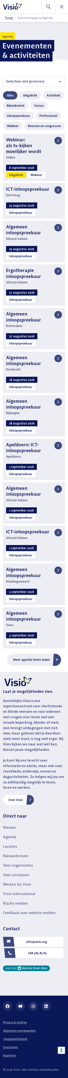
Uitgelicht (30, 95)
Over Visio (15, 800)
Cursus (39, 105)
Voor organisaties (18, 865)
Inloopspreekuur (18, 116)
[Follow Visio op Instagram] (33, 1006)
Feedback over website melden (29, 912)
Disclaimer (10, 1047)
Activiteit (53, 95)
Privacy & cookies (15, 1022)
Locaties (10, 846)
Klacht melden (15, 903)
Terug (9, 18)
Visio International (19, 893)
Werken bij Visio (17, 884)
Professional (48, 116)
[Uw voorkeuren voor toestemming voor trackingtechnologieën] (61, 1050)
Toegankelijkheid (15, 1039)
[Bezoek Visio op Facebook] (7, 1006)
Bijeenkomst (16, 105)
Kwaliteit (9, 1055)
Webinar (13, 126)
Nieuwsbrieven (16, 855)
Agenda (9, 836)
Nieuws (9, 827)
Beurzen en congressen (44, 126)
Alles (10, 95)
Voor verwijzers (16, 874)
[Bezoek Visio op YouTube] (20, 1006)
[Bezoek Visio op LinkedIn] (46, 1006)
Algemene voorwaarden (19, 1030)
